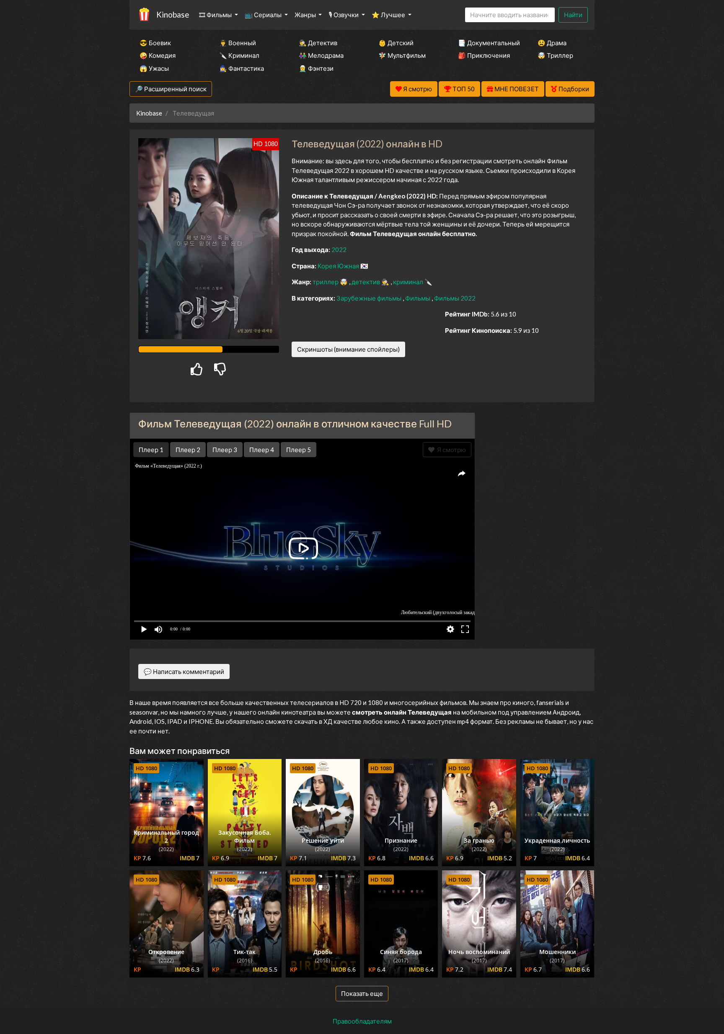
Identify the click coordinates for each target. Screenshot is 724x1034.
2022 (338, 249)
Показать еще (362, 993)
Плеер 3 (224, 449)
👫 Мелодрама (321, 55)
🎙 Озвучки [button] (344, 14)
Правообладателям (362, 1021)
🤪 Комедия (158, 55)
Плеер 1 (151, 449)
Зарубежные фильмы (369, 298)
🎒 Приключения (484, 55)
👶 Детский (396, 42)
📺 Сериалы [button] (264, 14)
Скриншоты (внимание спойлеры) (348, 349)
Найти (573, 14)
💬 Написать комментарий (184, 671)
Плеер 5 (298, 449)
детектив (366, 282)
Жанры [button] (306, 14)
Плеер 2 (188, 449)
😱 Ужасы (154, 68)
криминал (408, 282)
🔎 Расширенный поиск (171, 89)
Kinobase (172, 14)
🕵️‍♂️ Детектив (318, 42)
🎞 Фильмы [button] (216, 14)
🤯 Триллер (555, 55)
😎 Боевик (155, 42)
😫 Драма (552, 42)
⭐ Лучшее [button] (389, 14)
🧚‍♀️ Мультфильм (402, 55)
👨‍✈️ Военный (237, 42)
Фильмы (418, 298)
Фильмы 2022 (455, 298)
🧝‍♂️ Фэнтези (316, 68)
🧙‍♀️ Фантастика (241, 68)
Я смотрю (450, 449)
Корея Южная (339, 266)
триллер (326, 282)
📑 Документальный (486, 42)
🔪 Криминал (239, 55)
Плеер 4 (261, 449)
